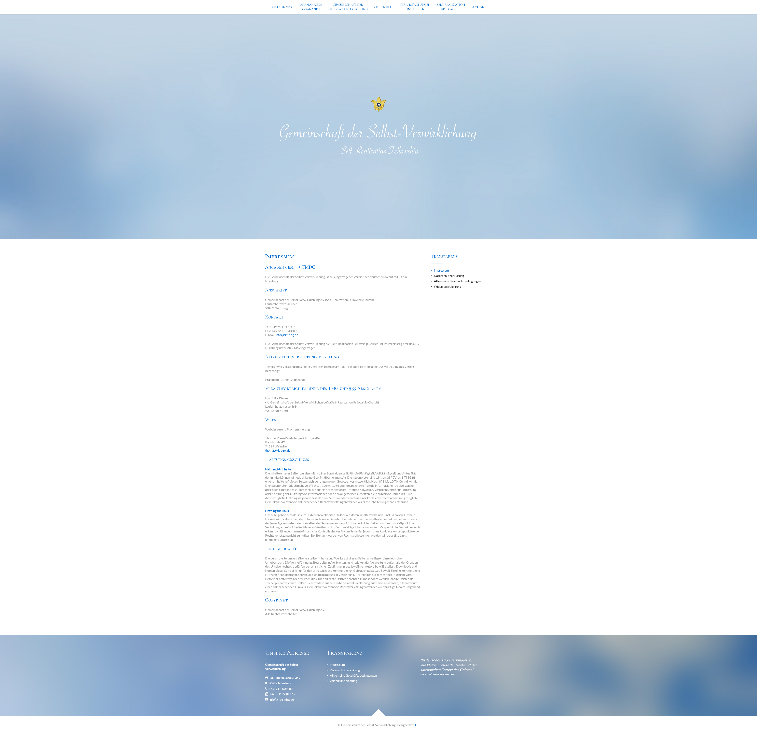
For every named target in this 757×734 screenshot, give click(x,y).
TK (416, 725)
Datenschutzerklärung (449, 275)
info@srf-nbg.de (287, 335)
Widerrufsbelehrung (447, 286)
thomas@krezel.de (277, 450)
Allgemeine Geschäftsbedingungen (457, 281)
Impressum (441, 270)
